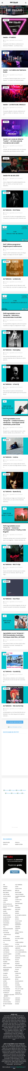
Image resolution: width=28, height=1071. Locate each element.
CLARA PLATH (18, 899)
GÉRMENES (17, 928)
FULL (4, 926)
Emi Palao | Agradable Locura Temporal (13, 40)
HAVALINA (5, 930)
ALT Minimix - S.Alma (10, 457)
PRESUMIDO (18, 977)
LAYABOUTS (6, 948)
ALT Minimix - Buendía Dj (12, 492)
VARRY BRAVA (6, 1000)
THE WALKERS (6, 990)
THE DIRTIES (6, 987)
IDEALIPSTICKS (7, 934)
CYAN (4, 902)
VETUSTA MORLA (7, 1002)
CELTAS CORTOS (7, 896)
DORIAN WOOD (6, 915)
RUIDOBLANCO (6, 979)
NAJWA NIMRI (6, 963)
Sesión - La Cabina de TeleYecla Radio (14, 71)
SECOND (17, 983)
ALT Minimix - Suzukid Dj (11, 671)
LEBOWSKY (17, 948)
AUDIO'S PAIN (18, 888)
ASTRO (16, 886)
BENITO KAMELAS (7, 890)
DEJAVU (17, 905)
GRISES (16, 930)
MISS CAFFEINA (6, 959)
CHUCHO (5, 898)
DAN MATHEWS (18, 903)
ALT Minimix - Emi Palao (11, 210)
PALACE (17, 969)
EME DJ (16, 917)
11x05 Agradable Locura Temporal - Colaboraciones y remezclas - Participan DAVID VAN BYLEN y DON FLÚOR (13, 422)
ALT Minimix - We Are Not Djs (13, 706)
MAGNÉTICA (6, 956)
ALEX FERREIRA (18, 884)
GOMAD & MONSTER (8, 928)
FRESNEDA (17, 926)
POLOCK (5, 975)
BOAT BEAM (6, 892)
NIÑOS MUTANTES (7, 967)
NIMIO (4, 965)
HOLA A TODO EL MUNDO (19, 932)
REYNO (16, 979)
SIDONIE (5, 985)
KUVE (16, 940)
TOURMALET (6, 992)
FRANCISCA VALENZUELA (18, 923)
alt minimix (6, 192)
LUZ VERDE (17, 954)
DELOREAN (17, 907)
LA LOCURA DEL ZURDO (20, 946)
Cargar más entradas (15, 722)
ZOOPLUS (5, 844)
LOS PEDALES (6, 952)
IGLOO (4, 936)
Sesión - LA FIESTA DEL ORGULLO (14, 105)
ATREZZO (5, 888)
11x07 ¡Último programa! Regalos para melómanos (12, 245)
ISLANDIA (17, 936)
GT (25, 1067)
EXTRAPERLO (6, 921)
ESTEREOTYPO (6, 919)
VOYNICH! (17, 1002)
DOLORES (5, 913)
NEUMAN (17, 963)
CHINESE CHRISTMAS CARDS (20, 897)
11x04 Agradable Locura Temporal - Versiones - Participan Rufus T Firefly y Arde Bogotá (14, 529)
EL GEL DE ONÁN (7, 917)
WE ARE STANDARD (7, 1003)
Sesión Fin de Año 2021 (11, 176)
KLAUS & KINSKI (6, 940)
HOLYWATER (6, 932)
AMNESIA (5, 886)
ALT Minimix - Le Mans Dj (11, 279)
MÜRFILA (17, 961)
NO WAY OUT (18, 967)
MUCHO (17, 959)
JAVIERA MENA (6, 938)
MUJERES (5, 961)
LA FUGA (17, 944)
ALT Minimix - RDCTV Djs (11, 564)
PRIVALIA (17, 842)
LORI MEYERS (6, 950)
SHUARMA (17, 985)
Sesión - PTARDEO (9, 37)
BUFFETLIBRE (18, 892)
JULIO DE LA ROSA (19, 938)
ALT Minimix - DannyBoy (11, 350)
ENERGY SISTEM (19, 844)
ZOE (4, 1005)
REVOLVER (5, 977)
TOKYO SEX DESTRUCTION (18, 993)
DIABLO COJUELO (7, 909)
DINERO (17, 911)
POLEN (16, 975)
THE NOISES (18, 990)
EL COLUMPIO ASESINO (20, 915)
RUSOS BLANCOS (19, 981)
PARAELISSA (18, 973)
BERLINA (17, 890)
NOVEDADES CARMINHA (6, 970)
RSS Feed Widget (15, 827)
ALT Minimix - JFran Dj (11, 384)
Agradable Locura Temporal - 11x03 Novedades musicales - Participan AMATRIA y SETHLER (14, 635)
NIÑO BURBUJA (18, 965)
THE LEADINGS (6, 989)
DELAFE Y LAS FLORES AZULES (8, 906)
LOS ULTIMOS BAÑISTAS (20, 952)
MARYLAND (5, 957)
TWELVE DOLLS (6, 998)
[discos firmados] (15, 727)
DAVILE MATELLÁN (7, 904)
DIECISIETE (17, 909)
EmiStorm (13, 1067)
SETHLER (5, 983)
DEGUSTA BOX (6, 842)
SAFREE (5, 981)
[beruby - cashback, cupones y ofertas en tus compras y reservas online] (14, 873)
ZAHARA (17, 1003)
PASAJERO (5, 973)
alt (5, 227)
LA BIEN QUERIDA (19, 942)
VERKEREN (17, 1000)
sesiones (6, 20)
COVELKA (17, 901)
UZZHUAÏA (17, 998)
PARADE (16, 971)
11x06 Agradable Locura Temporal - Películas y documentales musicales (12, 315)
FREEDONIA (6, 925)
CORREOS (5, 900)
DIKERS (4, 911)
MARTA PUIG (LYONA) (20, 956)
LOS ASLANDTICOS (19, 950)
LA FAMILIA (5, 944)
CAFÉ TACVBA (6, 894)
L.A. (4, 942)
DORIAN (17, 913)
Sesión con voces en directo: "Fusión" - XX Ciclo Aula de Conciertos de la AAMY (13, 141)
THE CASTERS (18, 987)
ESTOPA (17, 919)
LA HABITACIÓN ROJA (8, 946)
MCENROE (17, 957)
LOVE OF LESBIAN (7, 954)
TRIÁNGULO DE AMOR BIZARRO (9, 995)
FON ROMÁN (6, 923)
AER (4, 884)
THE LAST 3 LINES (19, 989)
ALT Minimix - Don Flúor (11, 599)
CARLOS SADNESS (19, 894)
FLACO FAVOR (18, 921)
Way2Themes (19, 1067)
